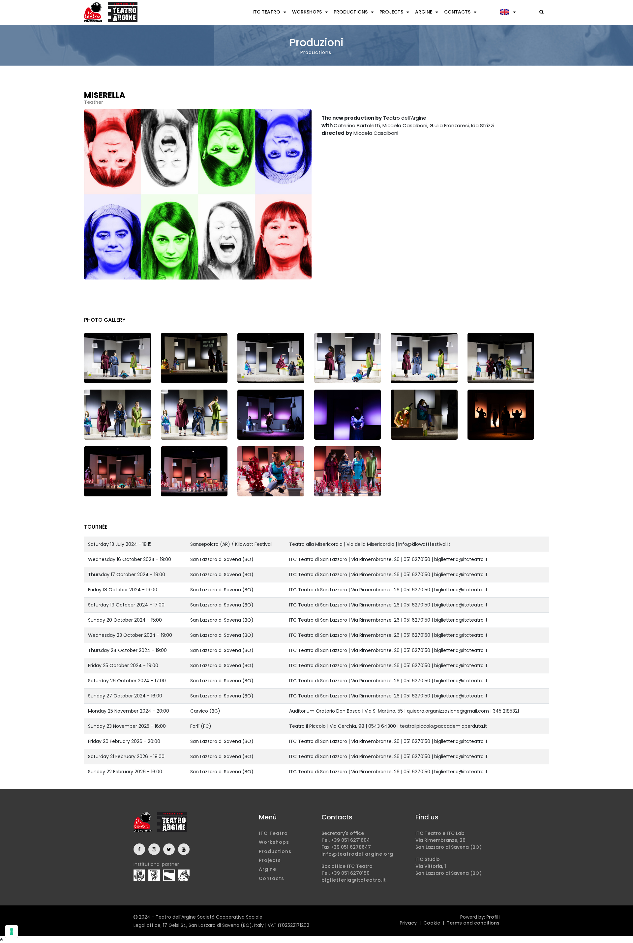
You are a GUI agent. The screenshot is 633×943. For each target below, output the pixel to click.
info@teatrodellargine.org (357, 854)
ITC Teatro (266, 12)
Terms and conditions (473, 923)
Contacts (457, 12)
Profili (492, 917)
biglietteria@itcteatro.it (353, 880)
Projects (391, 12)
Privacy (408, 923)
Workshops (307, 12)
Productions (351, 12)
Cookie (431, 923)
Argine (423, 12)
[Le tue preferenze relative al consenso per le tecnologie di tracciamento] (11, 931)
